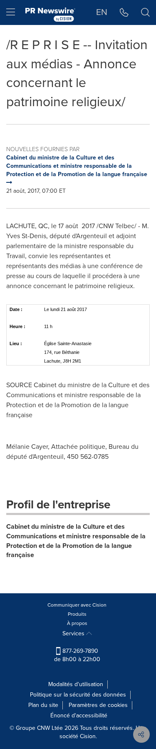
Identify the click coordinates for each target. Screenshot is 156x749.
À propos (77, 623)
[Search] (145, 12)
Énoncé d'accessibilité (78, 715)
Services (74, 633)
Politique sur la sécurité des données (78, 694)
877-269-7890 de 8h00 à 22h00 (77, 655)
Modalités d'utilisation (75, 684)
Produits (77, 614)
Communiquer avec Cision (76, 605)
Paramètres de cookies (98, 705)
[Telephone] (124, 12)
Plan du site (43, 705)
